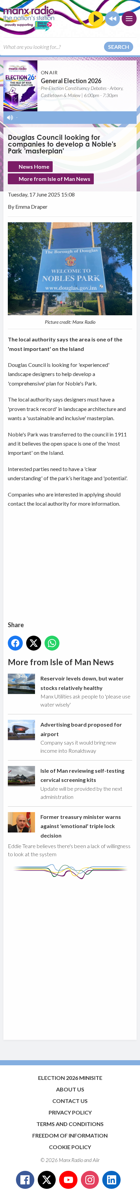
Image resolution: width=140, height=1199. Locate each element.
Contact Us (70, 1101)
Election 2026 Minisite (70, 1077)
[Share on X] (33, 643)
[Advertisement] (70, 956)
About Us (70, 1089)
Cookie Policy (70, 1147)
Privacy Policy (70, 1112)
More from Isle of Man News (54, 178)
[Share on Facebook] (15, 643)
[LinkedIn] (111, 1180)
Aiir (96, 1160)
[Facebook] (25, 1180)
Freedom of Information (70, 1135)
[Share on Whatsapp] (52, 643)
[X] (47, 1180)
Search (118, 46)
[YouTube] (68, 1180)
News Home (34, 166)
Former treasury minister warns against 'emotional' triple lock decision (80, 826)
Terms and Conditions (70, 1124)
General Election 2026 (71, 81)
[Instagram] (90, 1180)
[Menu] (129, 18)
